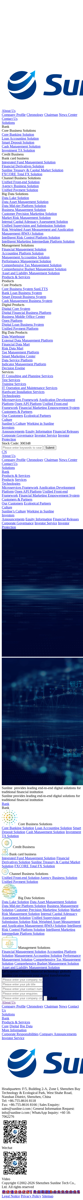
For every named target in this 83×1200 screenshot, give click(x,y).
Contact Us (9, 119)
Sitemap (47, 1196)
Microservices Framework (20, 400)
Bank (5, 472)
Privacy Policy (31, 1196)
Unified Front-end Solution (21, 878)
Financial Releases (66, 431)
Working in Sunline (40, 423)
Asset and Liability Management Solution (31, 967)
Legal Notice (11, 1196)
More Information (14, 1030)
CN (4, 452)
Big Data (26, 1026)
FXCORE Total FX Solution (34, 866)
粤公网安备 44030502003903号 (56, 1192)
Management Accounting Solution (38, 955)
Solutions (8, 122)
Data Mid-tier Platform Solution (24, 906)
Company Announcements (58, 1034)
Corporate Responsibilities (20, 1034)
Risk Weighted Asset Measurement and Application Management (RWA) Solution (41, 923)
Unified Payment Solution (20, 882)
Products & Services (16, 277)
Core (5, 1026)
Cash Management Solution (45, 832)
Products (8, 479)
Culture (7, 419)
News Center (68, 115)
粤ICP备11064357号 (17, 1192)
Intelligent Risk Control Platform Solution (41, 927)
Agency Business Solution (58, 878)
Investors (8, 427)
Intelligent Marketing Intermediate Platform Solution (38, 931)
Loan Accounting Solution (53, 828)
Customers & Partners (17, 411)
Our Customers (12, 415)
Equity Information (38, 431)
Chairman (51, 115)
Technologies (11, 396)
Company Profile (14, 115)
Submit (52, 998)
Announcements (13, 431)
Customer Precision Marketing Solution (41, 910)
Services (21, 479)
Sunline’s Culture (14, 423)
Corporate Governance (18, 435)
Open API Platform (28, 404)
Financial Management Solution (24, 951)
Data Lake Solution (15, 902)
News (63, 1006)
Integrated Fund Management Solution (29, 858)
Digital (14, 1026)
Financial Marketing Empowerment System (49, 408)
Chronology (35, 115)
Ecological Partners (37, 415)
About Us (8, 111)
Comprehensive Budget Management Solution (46, 963)
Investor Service (46, 435)
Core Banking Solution (18, 828)
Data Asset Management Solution (53, 902)
